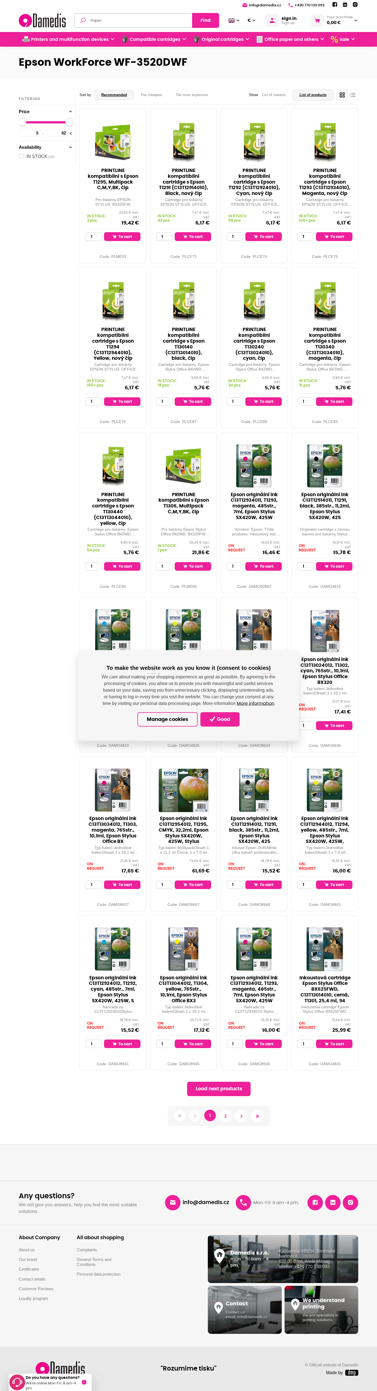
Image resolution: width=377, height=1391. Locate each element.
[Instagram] (355, 4)
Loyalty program (33, 1298)
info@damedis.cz (265, 5)
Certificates (29, 1269)
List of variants (274, 95)
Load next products (219, 1088)
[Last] (257, 1116)
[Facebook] (335, 5)
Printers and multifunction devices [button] (70, 39)
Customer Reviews (36, 1289)
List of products (312, 95)
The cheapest (151, 95)
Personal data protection (98, 1274)
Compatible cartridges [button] (155, 39)
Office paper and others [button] (291, 39)
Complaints (87, 1250)
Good (223, 719)
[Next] (241, 1116)
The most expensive (192, 95)
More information (255, 703)
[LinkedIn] (345, 5)
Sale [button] (344, 39)
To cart (125, 237)
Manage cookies (167, 719)
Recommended (114, 95)
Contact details (32, 1279)
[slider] (22, 122)
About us (27, 1250)
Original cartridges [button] (223, 39)
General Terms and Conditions (94, 1262)
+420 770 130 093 (309, 5)
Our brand (28, 1259)
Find (206, 20)
